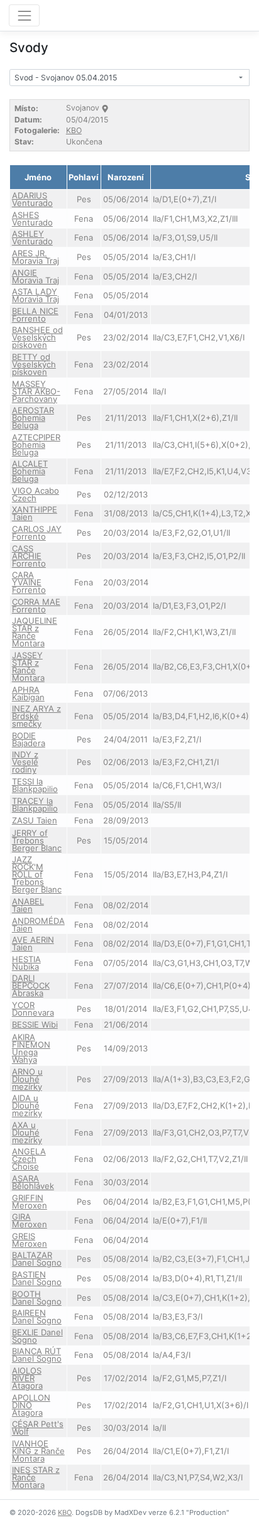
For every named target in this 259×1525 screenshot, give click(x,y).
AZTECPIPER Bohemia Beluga (36, 444)
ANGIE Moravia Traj (35, 276)
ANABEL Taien (28, 905)
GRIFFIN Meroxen (29, 1201)
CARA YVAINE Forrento (29, 582)
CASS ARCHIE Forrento (29, 555)
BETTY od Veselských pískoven (34, 364)
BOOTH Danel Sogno (37, 1297)
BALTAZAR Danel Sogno (37, 1258)
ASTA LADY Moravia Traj (35, 295)
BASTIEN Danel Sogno (37, 1278)
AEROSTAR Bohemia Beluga (33, 417)
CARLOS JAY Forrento (37, 532)
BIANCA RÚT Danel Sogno (37, 1355)
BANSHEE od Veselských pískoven (37, 337)
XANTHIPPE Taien (34, 513)
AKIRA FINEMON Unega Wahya (31, 1048)
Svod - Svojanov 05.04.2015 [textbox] (65, 77)
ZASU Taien (34, 820)
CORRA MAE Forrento (36, 605)
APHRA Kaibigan (28, 693)
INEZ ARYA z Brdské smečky (36, 716)
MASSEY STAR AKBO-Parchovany (36, 391)
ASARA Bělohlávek (33, 1182)
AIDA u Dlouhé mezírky (27, 1105)
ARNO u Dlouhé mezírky (27, 1079)
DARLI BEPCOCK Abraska (31, 985)
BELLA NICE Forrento (35, 314)
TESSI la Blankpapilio (35, 785)
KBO (74, 130)
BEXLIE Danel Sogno (37, 1336)
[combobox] (129, 77)
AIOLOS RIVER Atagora (27, 1378)
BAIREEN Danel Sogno (37, 1316)
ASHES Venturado (32, 218)
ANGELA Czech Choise (29, 1158)
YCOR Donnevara (33, 1009)
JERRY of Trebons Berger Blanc (37, 840)
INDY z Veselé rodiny (25, 761)
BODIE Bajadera (28, 739)
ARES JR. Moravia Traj (35, 257)
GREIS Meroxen (29, 1240)
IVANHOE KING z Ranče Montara (38, 1450)
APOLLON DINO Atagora (31, 1405)
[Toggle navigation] (24, 15)
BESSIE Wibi (35, 1024)
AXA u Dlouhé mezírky (27, 1132)
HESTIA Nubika (26, 963)
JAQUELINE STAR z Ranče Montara (34, 632)
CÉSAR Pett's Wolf (37, 1427)
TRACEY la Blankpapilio (35, 804)
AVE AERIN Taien (33, 943)
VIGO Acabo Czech (35, 494)
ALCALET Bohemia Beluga (30, 471)
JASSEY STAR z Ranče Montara (28, 666)
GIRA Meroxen (29, 1220)
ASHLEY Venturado (32, 237)
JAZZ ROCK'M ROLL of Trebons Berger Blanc (37, 874)
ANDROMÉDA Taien (38, 924)
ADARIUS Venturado (32, 199)
